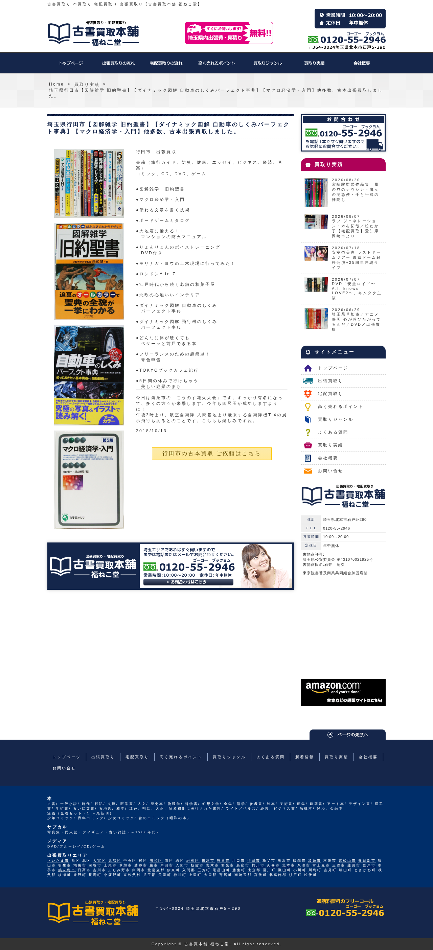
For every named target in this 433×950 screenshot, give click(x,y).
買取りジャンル (267, 66)
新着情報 (304, 757)
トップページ (71, 66)
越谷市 (140, 865)
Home (56, 84)
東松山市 (347, 860)
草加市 (125, 865)
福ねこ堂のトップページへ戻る (93, 33)
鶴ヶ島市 (67, 870)
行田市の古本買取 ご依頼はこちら (211, 453)
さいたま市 (58, 860)
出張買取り (118, 66)
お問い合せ (330, 470)
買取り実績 (314, 66)
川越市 (208, 860)
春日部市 (367, 860)
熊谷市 (223, 860)
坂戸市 (369, 865)
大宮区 (99, 860)
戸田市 (167, 865)
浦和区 (156, 860)
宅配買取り (165, 66)
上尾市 (110, 865)
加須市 (314, 860)
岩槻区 (193, 860)
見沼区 (114, 860)
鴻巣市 (80, 865)
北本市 (288, 865)
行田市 (253, 860)
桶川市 (258, 865)
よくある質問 (333, 432)
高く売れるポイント (216, 66)
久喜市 (273, 865)
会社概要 (362, 66)
